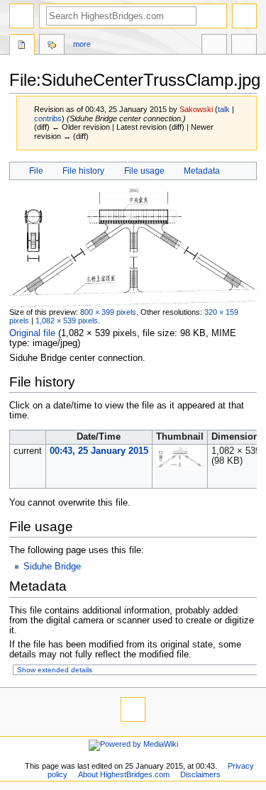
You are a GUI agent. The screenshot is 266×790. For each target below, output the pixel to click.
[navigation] (21, 16)
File (36, 171)
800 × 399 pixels (108, 312)
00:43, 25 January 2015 (99, 451)
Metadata (202, 171)
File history (83, 171)
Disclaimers (200, 774)
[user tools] (244, 16)
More (82, 44)
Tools (244, 46)
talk (224, 109)
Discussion (52, 46)
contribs (48, 118)
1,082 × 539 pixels (66, 320)
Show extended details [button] (54, 670)
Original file (32, 333)
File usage (144, 171)
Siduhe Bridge (52, 567)
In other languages (214, 46)
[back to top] (133, 709)
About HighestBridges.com (124, 774)
